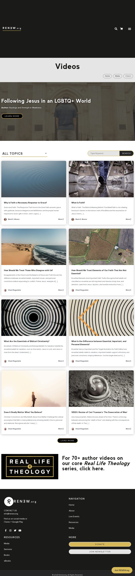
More (60, 219)
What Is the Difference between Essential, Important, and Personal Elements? (101, 317)
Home (107, 76)
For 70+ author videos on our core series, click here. (96, 463)
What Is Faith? (101, 179)
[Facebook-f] (5, 530)
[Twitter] (15, 530)
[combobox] (24, 154)
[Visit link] (121, 29)
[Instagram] (10, 530)
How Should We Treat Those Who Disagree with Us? (33, 247)
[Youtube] (20, 530)
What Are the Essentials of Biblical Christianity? (33, 317)
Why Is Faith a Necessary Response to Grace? (33, 179)
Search (126, 153)
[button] (129, 28)
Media (117, 76)
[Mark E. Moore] (5, 220)
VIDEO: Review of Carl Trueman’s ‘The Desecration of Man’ (101, 388)
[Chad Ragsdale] (5, 291)
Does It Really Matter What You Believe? (33, 388)
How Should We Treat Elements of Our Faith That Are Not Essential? (101, 247)
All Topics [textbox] (12, 153)
